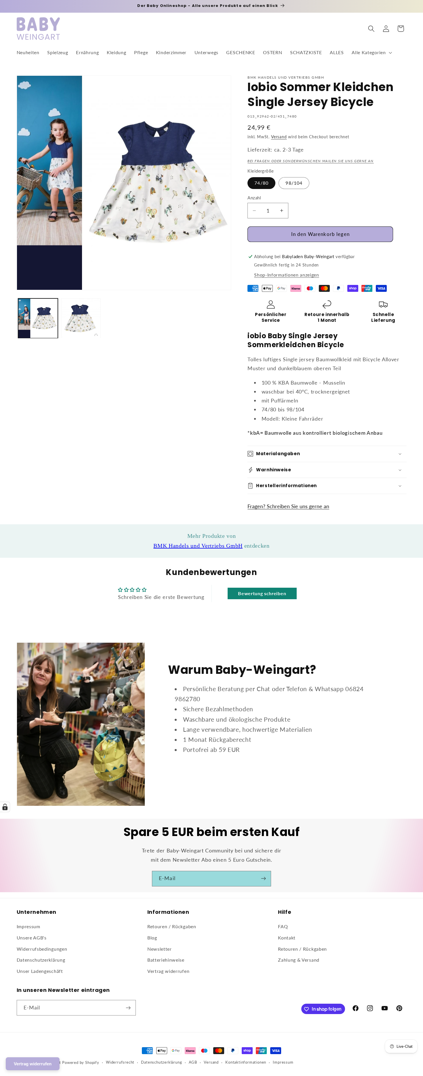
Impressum (28, 926)
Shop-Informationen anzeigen (286, 274)
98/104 (293, 183)
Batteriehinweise (165, 960)
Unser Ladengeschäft (40, 971)
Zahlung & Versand (298, 960)
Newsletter (159, 949)
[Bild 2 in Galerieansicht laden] (81, 318)
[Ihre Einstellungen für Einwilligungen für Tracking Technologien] (5, 807)
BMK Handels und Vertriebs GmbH (198, 545)
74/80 (261, 183)
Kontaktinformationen (245, 1062)
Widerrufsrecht (120, 1062)
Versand (279, 136)
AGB (193, 1062)
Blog (152, 937)
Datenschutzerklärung (41, 960)
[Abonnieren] (263, 878)
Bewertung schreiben (262, 593)
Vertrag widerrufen (168, 971)
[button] (371, 53)
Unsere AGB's (32, 937)
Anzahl (254, 197)
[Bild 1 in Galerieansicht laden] (38, 318)
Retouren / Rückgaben (171, 926)
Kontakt (287, 937)
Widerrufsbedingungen (42, 949)
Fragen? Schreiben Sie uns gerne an (288, 506)
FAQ (283, 926)
